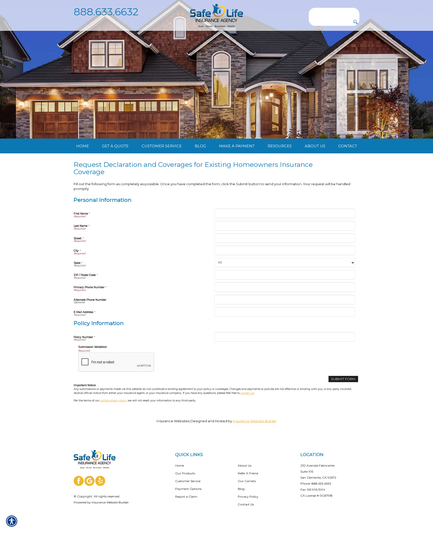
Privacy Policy (248, 496)
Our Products (185, 473)
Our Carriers (247, 481)
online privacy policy (113, 400)
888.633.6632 (106, 12)
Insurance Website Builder (255, 421)
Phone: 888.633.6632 (315, 483)
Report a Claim (186, 496)
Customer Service (187, 481)
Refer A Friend (248, 473)
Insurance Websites (173, 421)
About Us (244, 465)
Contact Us (246, 504)
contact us (247, 393)
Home (179, 465)
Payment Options (188, 489)
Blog (241, 489)
